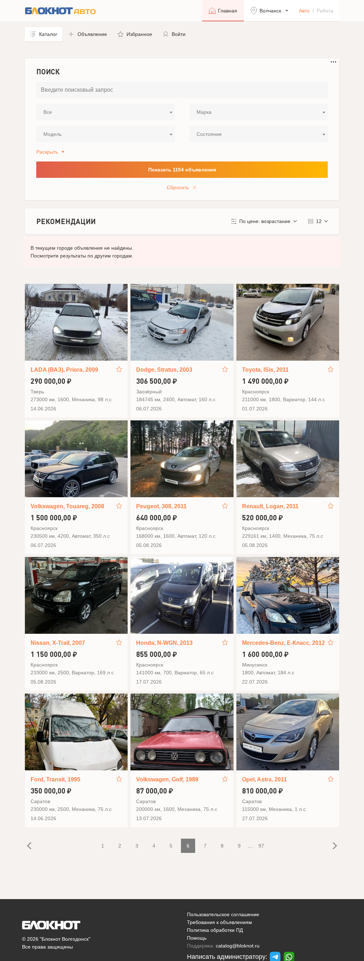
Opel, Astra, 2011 (264, 779)
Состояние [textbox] (209, 134)
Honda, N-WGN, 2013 (164, 643)
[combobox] (105, 112)
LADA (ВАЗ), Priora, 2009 (64, 370)
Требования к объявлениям (219, 922)
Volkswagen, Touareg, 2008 (67, 506)
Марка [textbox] (204, 112)
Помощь (197, 938)
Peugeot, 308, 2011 (161, 506)
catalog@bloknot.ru (237, 946)
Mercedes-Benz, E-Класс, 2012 (283, 643)
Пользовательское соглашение (223, 914)
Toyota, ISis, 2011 (265, 370)
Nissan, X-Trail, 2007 (58, 643)
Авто (304, 11)
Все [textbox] (47, 112)
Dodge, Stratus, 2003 (164, 370)
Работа (325, 11)
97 (261, 846)
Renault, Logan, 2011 (270, 506)
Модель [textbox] (52, 134)
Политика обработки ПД (215, 930)
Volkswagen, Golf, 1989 (167, 779)
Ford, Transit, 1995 (55, 779)
